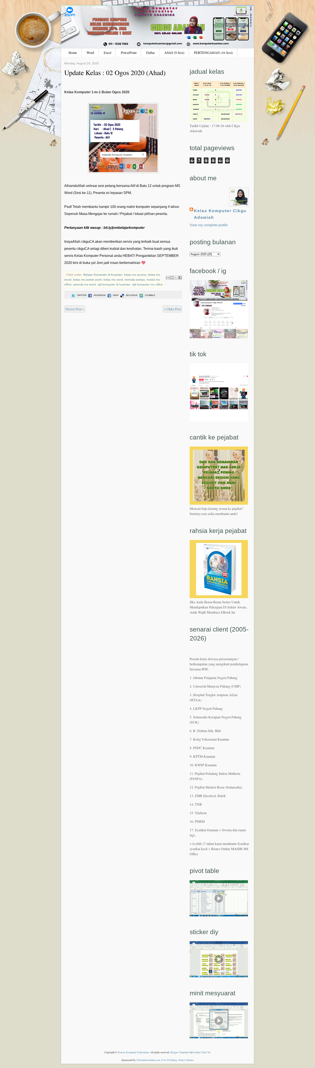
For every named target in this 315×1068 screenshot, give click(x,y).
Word (90, 52)
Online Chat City (202, 1052)
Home (73, 52)
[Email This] (168, 277)
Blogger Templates (179, 1052)
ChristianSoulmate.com (148, 1060)
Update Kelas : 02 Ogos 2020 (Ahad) (115, 72)
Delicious (132, 295)
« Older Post (172, 309)
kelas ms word (113, 279)
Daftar (150, 52)
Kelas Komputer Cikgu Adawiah (220, 214)
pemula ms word (84, 284)
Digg (115, 295)
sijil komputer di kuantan (114, 284)
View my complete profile (209, 225)
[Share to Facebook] (180, 277)
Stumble (150, 295)
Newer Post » (75, 309)
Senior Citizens (186, 1060)
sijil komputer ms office (147, 284)
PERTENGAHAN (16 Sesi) (213, 52)
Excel (107, 52)
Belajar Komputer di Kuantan (102, 274)
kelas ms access (135, 274)
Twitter (81, 295)
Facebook (100, 295)
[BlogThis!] (172, 277)
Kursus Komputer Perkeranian (133, 1052)
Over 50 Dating (169, 1060)
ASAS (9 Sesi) (174, 52)
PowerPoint (128, 52)
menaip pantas (135, 279)
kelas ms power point (87, 279)
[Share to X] (176, 277)
